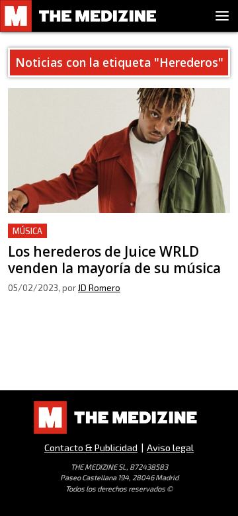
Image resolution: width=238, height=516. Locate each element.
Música (27, 231)
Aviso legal (170, 447)
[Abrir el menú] (222, 16)
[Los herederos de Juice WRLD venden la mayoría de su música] (119, 150)
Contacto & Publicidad (91, 447)
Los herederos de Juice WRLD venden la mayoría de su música (103, 239)
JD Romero (99, 287)
